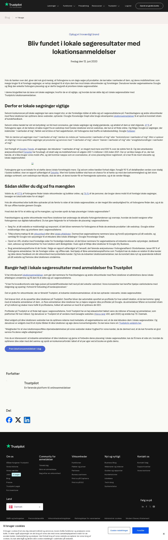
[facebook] (146, 507)
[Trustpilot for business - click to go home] (13, 6)
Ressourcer (97, 6)
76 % (86, 193)
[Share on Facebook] (9, 420)
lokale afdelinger (63, 234)
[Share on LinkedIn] (27, 420)
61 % (147, 125)
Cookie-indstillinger (119, 530)
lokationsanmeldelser (124, 116)
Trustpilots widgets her (130, 323)
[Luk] (164, 534)
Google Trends (26, 149)
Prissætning (83, 6)
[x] (150, 507)
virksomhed (39, 234)
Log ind (128, 6)
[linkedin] (142, 507)
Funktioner (67, 6)
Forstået (140, 530)
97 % (19, 193)
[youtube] (154, 507)
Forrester (27, 152)
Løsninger (51, 6)
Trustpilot (112, 6)
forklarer (131, 131)
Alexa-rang (100, 314)
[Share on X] (18, 420)
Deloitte (55, 172)
